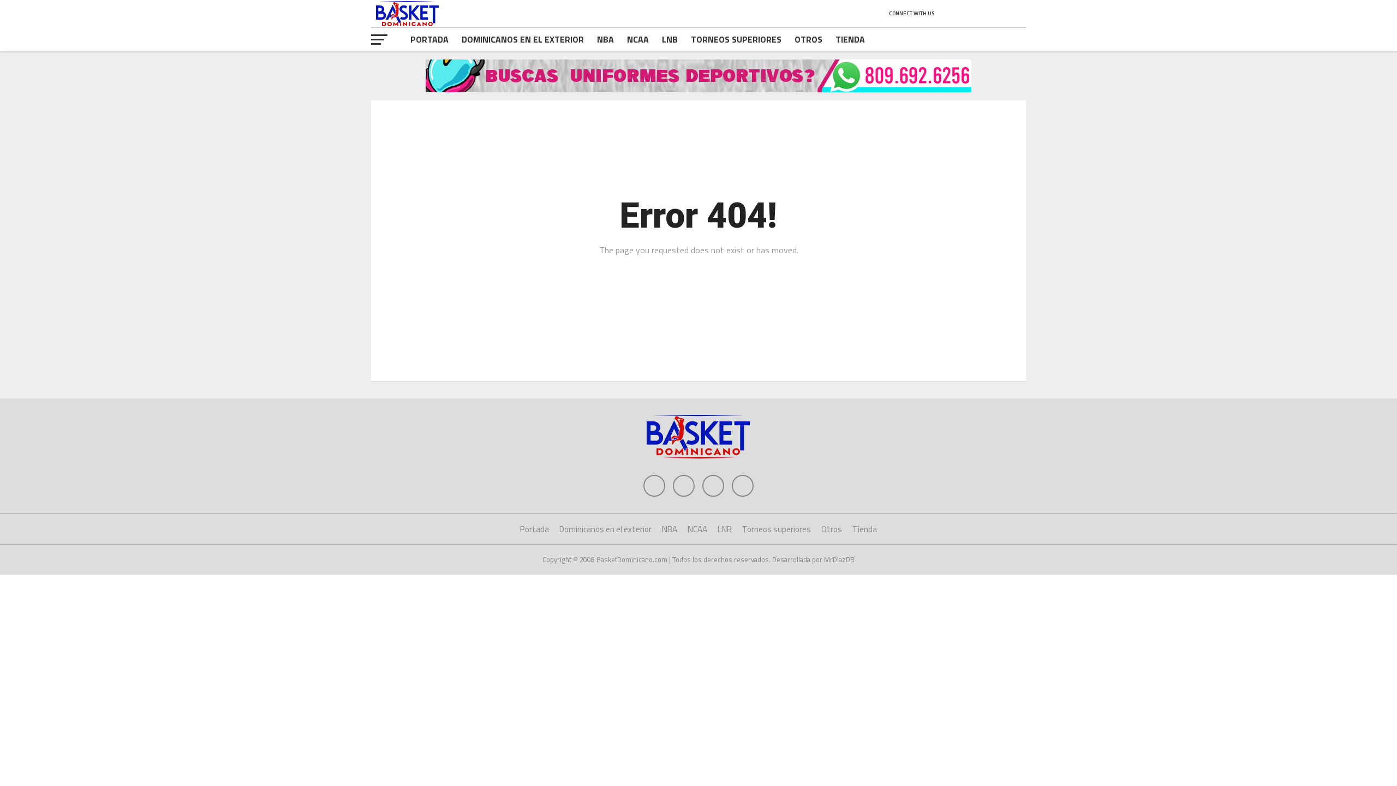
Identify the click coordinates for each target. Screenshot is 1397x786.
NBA (605, 39)
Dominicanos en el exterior (523, 39)
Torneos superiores (736, 39)
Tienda (850, 39)
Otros (808, 39)
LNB (670, 39)
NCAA (638, 39)
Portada (429, 39)
